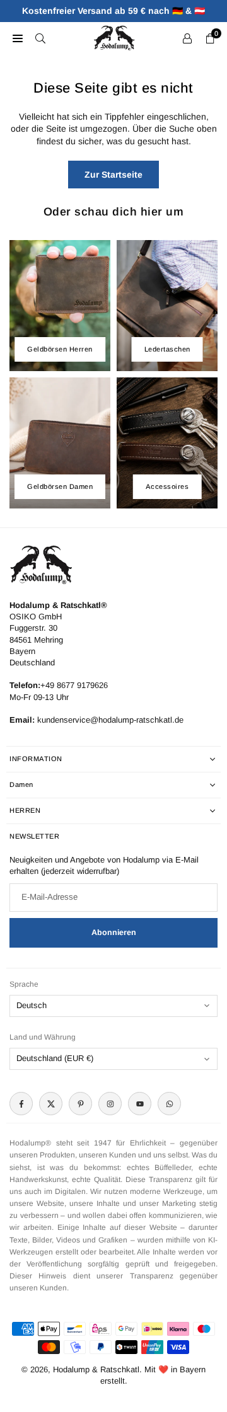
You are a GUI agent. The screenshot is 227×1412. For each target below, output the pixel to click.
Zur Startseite (113, 174)
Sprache (23, 984)
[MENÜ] (17, 37)
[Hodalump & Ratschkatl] (114, 37)
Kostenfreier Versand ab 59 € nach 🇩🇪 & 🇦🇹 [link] (113, 10)
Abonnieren (113, 932)
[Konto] (187, 37)
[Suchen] (40, 37)
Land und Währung (42, 1037)
